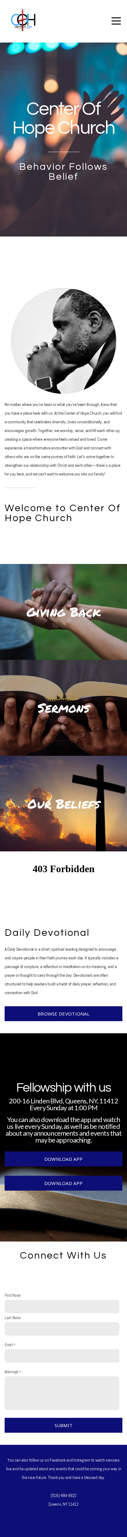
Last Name (12, 1317)
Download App (63, 1159)
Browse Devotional (63, 1014)
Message (11, 1371)
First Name (13, 1295)
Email (9, 1344)
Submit (64, 1425)
